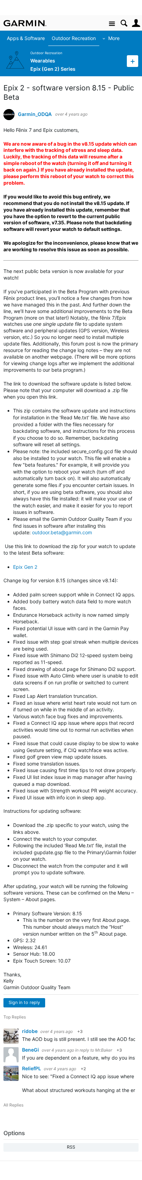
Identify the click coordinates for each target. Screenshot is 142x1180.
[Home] (25, 23)
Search (124, 23)
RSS (71, 1147)
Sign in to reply (24, 1002)
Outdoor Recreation (70, 38)
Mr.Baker (103, 1050)
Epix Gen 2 (25, 567)
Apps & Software (22, 38)
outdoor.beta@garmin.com (62, 532)
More (110, 38)
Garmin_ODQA (35, 114)
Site (112, 24)
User (136, 23)
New (132, 61)
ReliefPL (32, 1068)
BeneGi (31, 1050)
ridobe (30, 1031)
